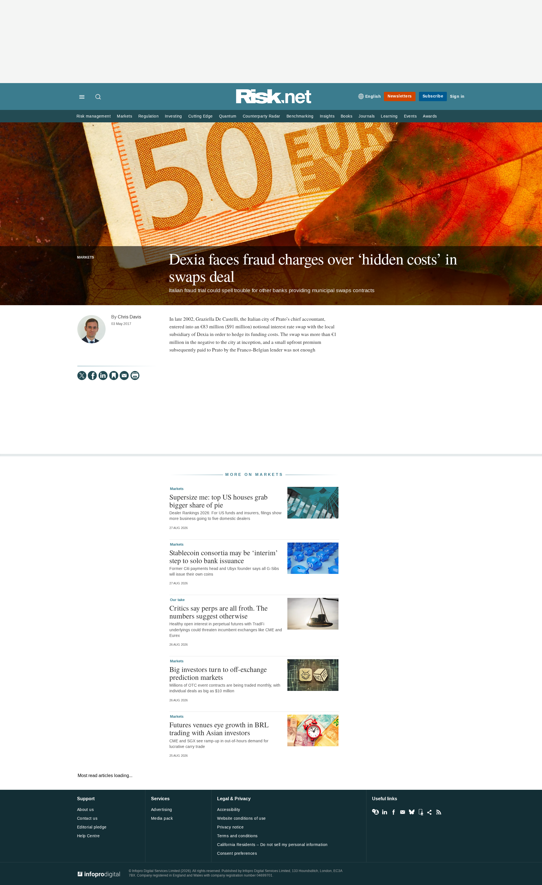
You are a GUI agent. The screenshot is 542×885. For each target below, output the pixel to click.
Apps (420, 812)
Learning (389, 116)
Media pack (162, 818)
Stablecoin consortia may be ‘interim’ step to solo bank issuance (223, 556)
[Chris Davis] (91, 329)
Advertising (161, 809)
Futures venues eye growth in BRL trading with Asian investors (219, 728)
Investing (173, 116)
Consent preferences (237, 853)
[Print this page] (134, 375)
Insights (327, 116)
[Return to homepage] (274, 102)
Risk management (94, 116)
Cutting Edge (200, 116)
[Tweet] (81, 375)
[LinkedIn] (103, 375)
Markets (124, 116)
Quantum (228, 116)
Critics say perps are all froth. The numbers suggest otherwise (218, 612)
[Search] (98, 97)
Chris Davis (129, 317)
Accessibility (228, 809)
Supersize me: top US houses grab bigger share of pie (218, 501)
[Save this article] (113, 375)
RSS (438, 812)
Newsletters (400, 96)
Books (346, 116)
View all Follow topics (375, 812)
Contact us (87, 818)
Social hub (429, 812)
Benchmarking (300, 116)
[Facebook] (92, 375)
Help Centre (88, 836)
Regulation (148, 116)
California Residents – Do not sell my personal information (272, 844)
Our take (177, 599)
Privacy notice (230, 827)
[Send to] (124, 375)
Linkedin (384, 812)
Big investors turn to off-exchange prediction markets (218, 673)
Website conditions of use (241, 818)
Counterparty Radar (261, 116)
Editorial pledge (92, 827)
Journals (367, 116)
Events (410, 116)
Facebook (393, 812)
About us (85, 809)
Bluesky (411, 812)
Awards (430, 116)
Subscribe (433, 96)
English (373, 96)
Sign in (457, 96)
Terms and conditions (237, 836)
